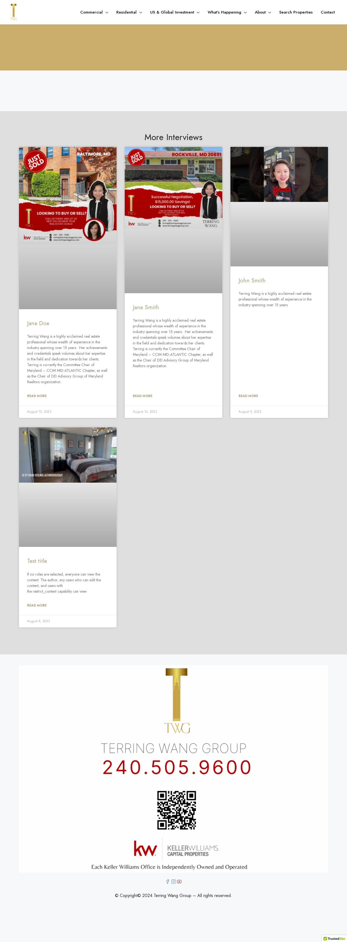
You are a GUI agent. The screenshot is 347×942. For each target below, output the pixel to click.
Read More (37, 395)
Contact (328, 12)
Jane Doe (38, 323)
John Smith (252, 280)
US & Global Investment (172, 12)
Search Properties (296, 12)
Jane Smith (146, 307)
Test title (37, 561)
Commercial (91, 12)
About (260, 12)
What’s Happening (224, 12)
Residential (126, 12)
